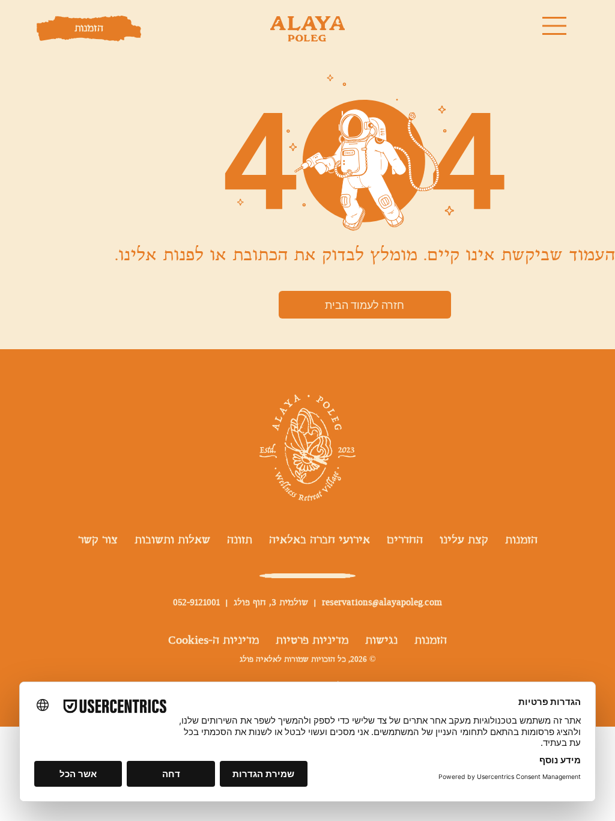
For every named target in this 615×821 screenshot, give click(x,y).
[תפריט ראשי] (555, 25)
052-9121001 (196, 602)
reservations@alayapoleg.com (382, 602)
